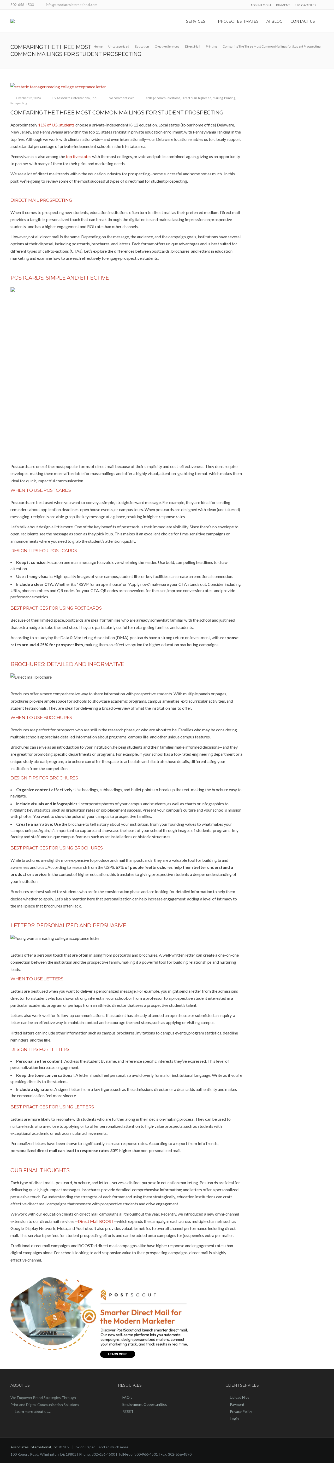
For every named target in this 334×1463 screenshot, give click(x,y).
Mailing (218, 98)
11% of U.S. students (56, 124)
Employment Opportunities (144, 1404)
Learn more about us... (33, 1411)
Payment (237, 1404)
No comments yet (121, 98)
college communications (163, 98)
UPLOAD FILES (305, 5)
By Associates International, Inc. (74, 98)
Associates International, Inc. (34, 1447)
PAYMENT (283, 5)
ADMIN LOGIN (260, 5)
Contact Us (302, 21)
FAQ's (127, 1397)
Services (195, 21)
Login (234, 1418)
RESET (128, 1411)
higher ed (204, 98)
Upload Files (239, 1397)
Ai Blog (274, 21)
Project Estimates (238, 21)
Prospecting (18, 103)
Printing (229, 98)
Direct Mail (189, 98)
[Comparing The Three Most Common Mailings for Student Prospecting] (126, 86)
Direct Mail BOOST (96, 1221)
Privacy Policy (241, 1411)
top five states (78, 156)
